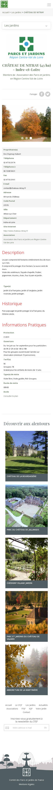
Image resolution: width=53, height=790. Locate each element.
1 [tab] (22, 138)
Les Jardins (16, 12)
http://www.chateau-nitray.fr (16, 231)
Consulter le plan (11, 396)
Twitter (48, 94)
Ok (45, 727)
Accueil (5, 12)
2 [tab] (26, 138)
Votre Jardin (41, 708)
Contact (26, 712)
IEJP (31, 708)
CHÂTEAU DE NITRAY (34, 12)
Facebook (42, 94)
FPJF (23, 708)
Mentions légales (26, 784)
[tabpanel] (26, 123)
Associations (12, 708)
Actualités (43, 705)
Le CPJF (18, 705)
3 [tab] (30, 138)
